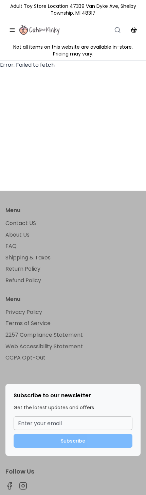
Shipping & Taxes (28, 257)
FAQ (11, 246)
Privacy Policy (23, 312)
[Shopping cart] (134, 30)
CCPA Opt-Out (25, 358)
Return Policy (22, 269)
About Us (17, 235)
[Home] (39, 30)
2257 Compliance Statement (44, 335)
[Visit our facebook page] (9, 486)
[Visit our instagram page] (23, 486)
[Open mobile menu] (12, 30)
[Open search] (117, 30)
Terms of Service (28, 323)
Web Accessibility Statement (44, 346)
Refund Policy (23, 280)
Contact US (20, 223)
